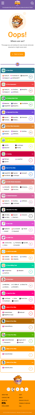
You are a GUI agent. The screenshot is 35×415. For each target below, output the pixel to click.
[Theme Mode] (26, 389)
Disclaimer (5, 406)
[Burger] (2, 3)
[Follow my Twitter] (17, 389)
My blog (22, 389)
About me (5, 394)
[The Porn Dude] (17, 3)
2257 (20, 394)
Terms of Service (24, 403)
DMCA (21, 397)
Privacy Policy (24, 400)
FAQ (20, 406)
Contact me (5, 397)
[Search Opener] (32, 3)
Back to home (18, 54)
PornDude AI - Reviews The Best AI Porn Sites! (21, 412)
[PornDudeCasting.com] (13, 389)
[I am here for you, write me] (8, 389)
